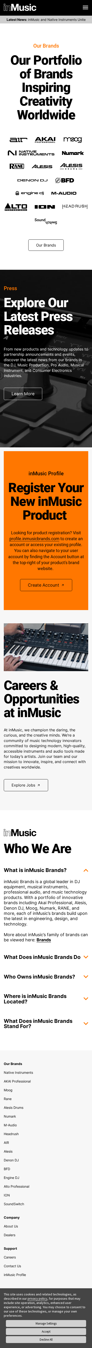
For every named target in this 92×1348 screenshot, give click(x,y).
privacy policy (37, 1298)
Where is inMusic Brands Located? (35, 998)
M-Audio (10, 1125)
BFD (7, 1169)
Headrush (11, 1134)
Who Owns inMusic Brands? (39, 977)
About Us (11, 1226)
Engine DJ (11, 1178)
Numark (10, 1116)
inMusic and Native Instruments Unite (46, 20)
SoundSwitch (14, 1204)
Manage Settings (46, 1323)
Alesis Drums (13, 1107)
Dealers (9, 1235)
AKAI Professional (17, 1081)
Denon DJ (11, 1160)
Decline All (46, 1340)
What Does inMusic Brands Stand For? (38, 1023)
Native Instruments (18, 1072)
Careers (10, 1257)
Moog (8, 1090)
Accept (46, 1332)
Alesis (8, 1151)
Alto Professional (16, 1186)
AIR (6, 1143)
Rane (8, 1099)
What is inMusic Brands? (35, 870)
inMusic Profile (15, 1275)
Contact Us (12, 1266)
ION (7, 1195)
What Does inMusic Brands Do (42, 957)
